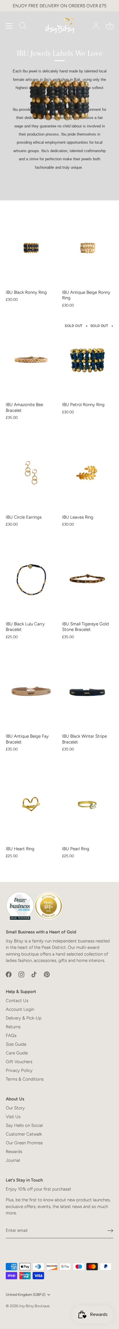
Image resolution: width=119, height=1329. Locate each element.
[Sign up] (110, 1231)
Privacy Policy (19, 1070)
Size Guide (16, 1044)
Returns (13, 1026)
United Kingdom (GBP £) (25, 1294)
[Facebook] (9, 974)
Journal (13, 1160)
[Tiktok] (34, 974)
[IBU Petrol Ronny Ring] (87, 360)
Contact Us (17, 1000)
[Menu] (9, 25)
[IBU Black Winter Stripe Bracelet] (87, 692)
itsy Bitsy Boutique (34, 1306)
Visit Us (13, 1116)
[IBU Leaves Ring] (87, 473)
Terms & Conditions (25, 1079)
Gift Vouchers (19, 1061)
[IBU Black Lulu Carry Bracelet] (31, 579)
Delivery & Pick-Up (24, 1018)
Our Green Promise (24, 1142)
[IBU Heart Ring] (31, 804)
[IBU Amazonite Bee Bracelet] (31, 360)
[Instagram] (21, 974)
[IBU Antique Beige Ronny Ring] (87, 248)
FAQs (11, 1035)
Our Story (15, 1108)
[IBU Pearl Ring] (87, 804)
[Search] (22, 26)
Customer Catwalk (24, 1134)
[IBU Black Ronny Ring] (31, 248)
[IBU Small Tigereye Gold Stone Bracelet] (87, 579)
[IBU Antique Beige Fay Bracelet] (31, 692)
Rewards (14, 1151)
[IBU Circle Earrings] (31, 473)
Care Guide (17, 1053)
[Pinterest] (47, 974)
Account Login (20, 1009)
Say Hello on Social (24, 1125)
